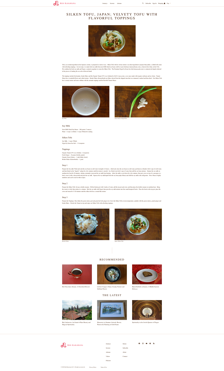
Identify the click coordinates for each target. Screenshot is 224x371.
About (124, 352)
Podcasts (108, 360)
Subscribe (148, 3)
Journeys (104, 3)
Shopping (160, 3)
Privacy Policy (92, 367)
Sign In (155, 3)
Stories (124, 344)
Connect (125, 356)
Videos (108, 356)
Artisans (119, 3)
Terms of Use (104, 367)
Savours (112, 3)
